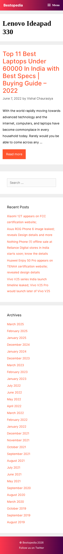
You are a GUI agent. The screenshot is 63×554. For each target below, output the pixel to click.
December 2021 (18, 433)
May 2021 (14, 481)
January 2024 (16, 351)
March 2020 (15, 501)
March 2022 (15, 413)
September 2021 (18, 454)
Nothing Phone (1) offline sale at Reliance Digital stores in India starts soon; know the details (29, 247)
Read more (16, 155)
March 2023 (15, 365)
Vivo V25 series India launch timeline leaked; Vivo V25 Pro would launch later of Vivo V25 (28, 285)
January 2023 (16, 379)
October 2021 (16, 447)
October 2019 (16, 508)
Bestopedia (13, 5)
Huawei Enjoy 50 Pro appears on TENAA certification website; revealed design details (30, 266)
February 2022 (17, 419)
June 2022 (14, 392)
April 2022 (14, 406)
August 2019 (16, 522)
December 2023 (18, 358)
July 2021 (13, 467)
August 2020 (16, 495)
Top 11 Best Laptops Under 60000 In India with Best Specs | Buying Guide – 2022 (31, 72)
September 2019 (18, 515)
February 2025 (17, 331)
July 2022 (14, 385)
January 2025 (16, 338)
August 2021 (16, 460)
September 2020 (19, 488)
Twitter (39, 547)
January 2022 (16, 426)
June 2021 (14, 474)
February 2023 (17, 372)
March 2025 (15, 324)
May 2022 (14, 399)
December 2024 (18, 344)
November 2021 (18, 440)
